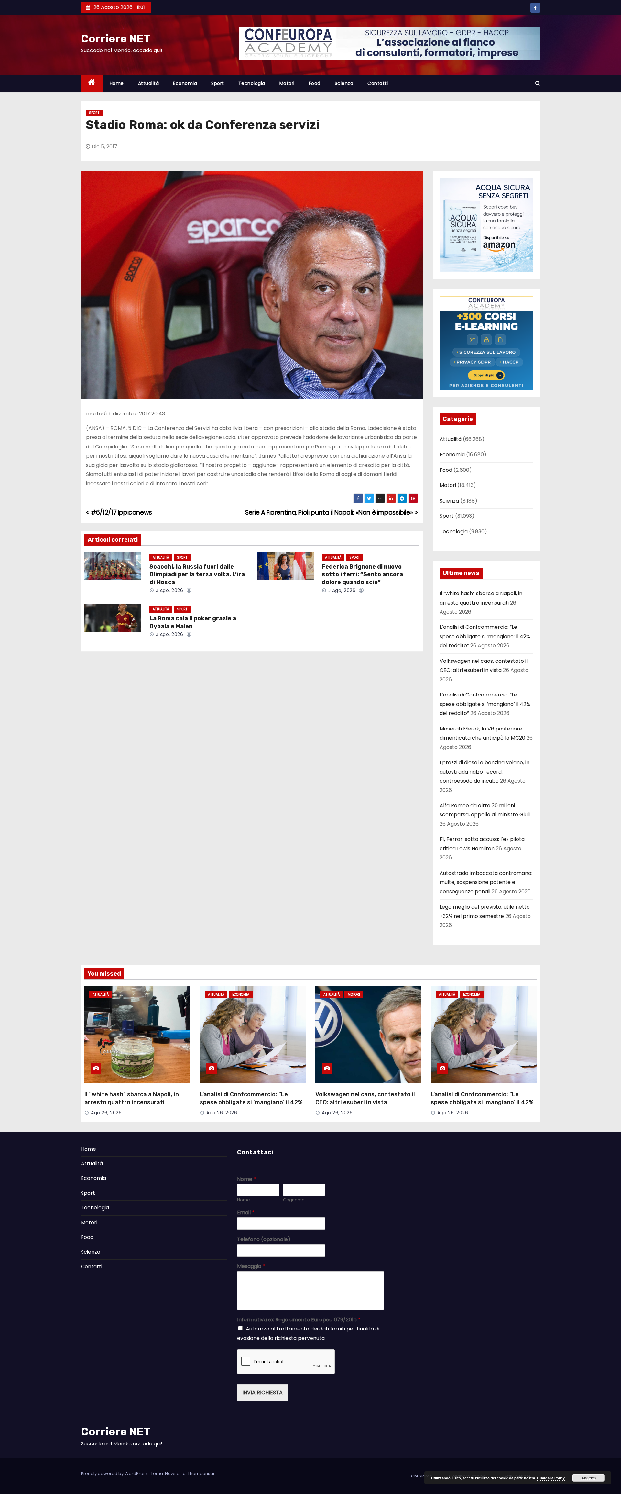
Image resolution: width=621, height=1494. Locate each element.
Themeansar (201, 1473)
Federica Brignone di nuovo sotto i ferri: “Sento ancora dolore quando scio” (362, 574)
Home (117, 83)
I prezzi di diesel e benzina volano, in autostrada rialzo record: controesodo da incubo (484, 772)
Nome (246, 1179)
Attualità (148, 83)
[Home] (92, 83)
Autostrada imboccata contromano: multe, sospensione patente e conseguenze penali (486, 882)
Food (315, 83)
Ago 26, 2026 (106, 1112)
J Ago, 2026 (168, 590)
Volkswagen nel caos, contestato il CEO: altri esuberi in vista (365, 1098)
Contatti (377, 83)
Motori (287, 83)
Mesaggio (251, 1266)
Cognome (294, 1200)
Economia (185, 83)
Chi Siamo (421, 1476)
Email (246, 1212)
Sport (217, 83)
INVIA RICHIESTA (262, 1392)
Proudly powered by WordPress (115, 1473)
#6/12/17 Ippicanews (121, 512)
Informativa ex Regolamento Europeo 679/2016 (299, 1320)
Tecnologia (251, 83)
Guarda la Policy (551, 1478)
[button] (537, 83)
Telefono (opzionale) (263, 1239)
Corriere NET (116, 38)
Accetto (588, 1478)
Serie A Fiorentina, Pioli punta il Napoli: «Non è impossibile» (329, 512)
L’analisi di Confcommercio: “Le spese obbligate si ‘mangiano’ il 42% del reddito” (485, 636)
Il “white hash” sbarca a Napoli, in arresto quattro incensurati (131, 1098)
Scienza (344, 83)
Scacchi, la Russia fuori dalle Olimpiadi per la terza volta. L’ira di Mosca (197, 574)
